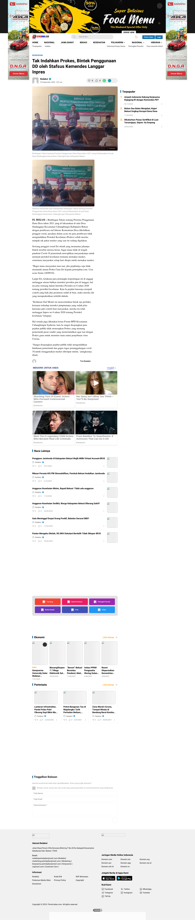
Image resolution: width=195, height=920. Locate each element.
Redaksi (44, 79)
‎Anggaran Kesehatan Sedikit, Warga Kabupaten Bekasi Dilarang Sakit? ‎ (66, 503)
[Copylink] (109, 80)
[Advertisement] (121, 200)
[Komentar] (96, 80)
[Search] (74, 37)
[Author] (35, 81)
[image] (112, 462)
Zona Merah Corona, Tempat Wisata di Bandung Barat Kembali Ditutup (103, 710)
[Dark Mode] (136, 36)
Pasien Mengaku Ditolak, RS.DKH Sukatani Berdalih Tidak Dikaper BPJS (66, 533)
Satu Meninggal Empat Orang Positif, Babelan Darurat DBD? (60, 518)
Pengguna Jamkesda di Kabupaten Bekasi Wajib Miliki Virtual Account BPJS (68, 458)
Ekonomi (39, 637)
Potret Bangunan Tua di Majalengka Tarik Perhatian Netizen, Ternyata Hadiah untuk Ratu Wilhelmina (74, 710)
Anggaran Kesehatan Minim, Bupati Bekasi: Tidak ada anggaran (63, 488)
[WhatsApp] (104, 80)
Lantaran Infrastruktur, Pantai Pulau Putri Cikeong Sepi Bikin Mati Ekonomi (45, 710)
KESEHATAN (37, 55)
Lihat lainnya (108, 637)
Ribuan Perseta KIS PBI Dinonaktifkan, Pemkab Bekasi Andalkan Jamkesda (68, 473)
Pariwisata (40, 685)
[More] (114, 80)
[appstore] (108, 878)
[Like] (89, 80)
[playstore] (124, 878)
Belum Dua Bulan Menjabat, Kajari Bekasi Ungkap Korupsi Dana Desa (140, 110)
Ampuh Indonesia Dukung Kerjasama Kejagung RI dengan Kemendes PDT (142, 98)
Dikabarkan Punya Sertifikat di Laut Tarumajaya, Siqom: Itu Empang (141, 121)
